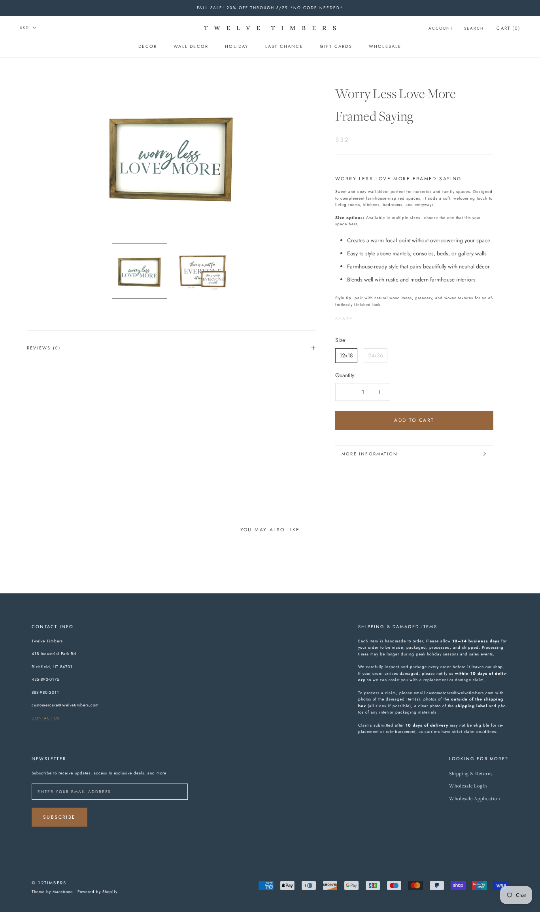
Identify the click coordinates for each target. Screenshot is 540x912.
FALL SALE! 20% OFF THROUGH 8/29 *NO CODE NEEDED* (270, 8)
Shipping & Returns (471, 773)
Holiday (236, 46)
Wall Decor (191, 46)
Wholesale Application (474, 798)
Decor (147, 46)
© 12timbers (49, 883)
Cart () (508, 28)
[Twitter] (370, 316)
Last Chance (284, 46)
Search (474, 28)
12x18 (346, 355)
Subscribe (59, 817)
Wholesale (385, 46)
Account (441, 28)
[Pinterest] (380, 316)
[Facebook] (360, 316)
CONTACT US (45, 718)
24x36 (375, 355)
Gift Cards (336, 46)
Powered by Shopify (97, 892)
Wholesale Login (468, 786)
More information (370, 454)
